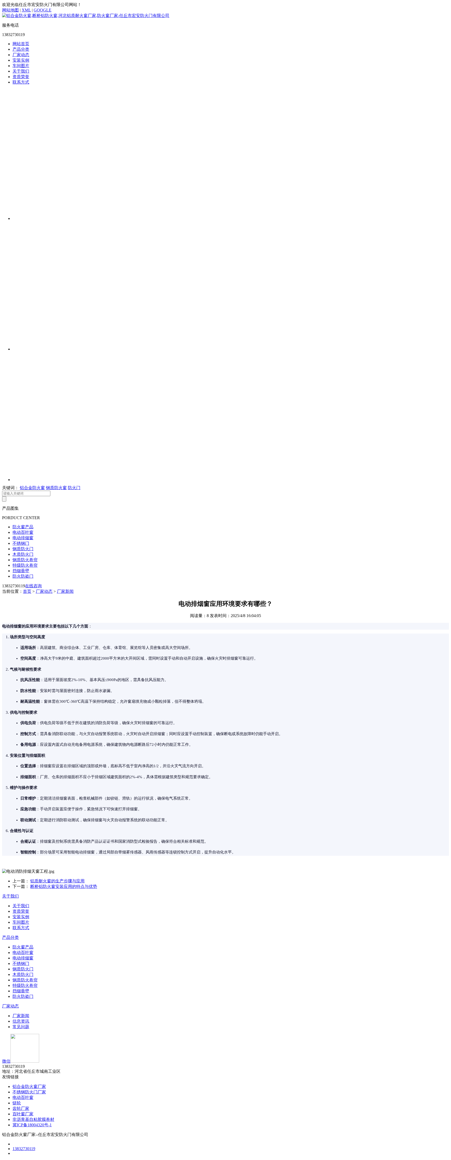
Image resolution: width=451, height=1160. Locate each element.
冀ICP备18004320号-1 (32, 1125)
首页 (27, 591)
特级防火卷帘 (25, 565)
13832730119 (24, 1148)
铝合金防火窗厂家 (29, 1086)
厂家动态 (21, 54)
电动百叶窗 (23, 532)
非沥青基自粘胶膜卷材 (33, 1119)
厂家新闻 (65, 591)
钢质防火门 (23, 549)
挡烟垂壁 (21, 571)
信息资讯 (21, 1021)
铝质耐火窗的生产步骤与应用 (57, 881)
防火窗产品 (23, 527)
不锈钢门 (21, 543)
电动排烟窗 (23, 538)
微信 (6, 1061)
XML (26, 10)
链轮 (17, 1103)
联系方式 (21, 82)
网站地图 (10, 10)
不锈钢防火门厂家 (29, 1092)
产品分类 (21, 49)
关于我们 (21, 71)
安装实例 (21, 60)
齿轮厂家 (21, 1108)
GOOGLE (42, 10)
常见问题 (21, 1026)
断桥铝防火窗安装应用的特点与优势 (63, 886)
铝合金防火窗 (32, 487)
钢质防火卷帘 (25, 560)
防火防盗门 (23, 576)
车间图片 (21, 65)
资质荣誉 (21, 76)
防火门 (74, 487)
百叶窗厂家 (23, 1114)
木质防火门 (23, 554)
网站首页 (21, 44)
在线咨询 (33, 586)
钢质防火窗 (56, 487)
